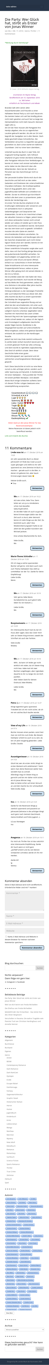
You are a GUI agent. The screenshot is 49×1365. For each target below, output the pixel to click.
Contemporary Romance (16, 1065)
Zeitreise (10, 1175)
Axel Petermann (11, 1265)
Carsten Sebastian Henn (14, 1302)
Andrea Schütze (28, 1224)
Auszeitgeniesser (19, 756)
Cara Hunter (21, 1291)
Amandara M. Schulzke (25, 1221)
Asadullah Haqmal (12, 1261)
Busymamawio (18, 623)
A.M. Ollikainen (23, 1198)
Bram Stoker (10, 1280)
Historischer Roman (14, 1102)
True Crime (11, 1171)
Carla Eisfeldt (32, 1291)
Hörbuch (8, 1179)
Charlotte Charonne (25, 1309)
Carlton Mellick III (11, 1295)
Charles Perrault (11, 1309)
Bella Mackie (23, 1269)
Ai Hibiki (33, 1198)
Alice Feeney (31, 1213)
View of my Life (18, 725)
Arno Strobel (35, 1258)
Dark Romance (12, 1069)
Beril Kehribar (20, 1272)
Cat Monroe (25, 1306)
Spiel (7, 1182)
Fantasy (10, 1091)
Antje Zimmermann (12, 1254)
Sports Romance (13, 1164)
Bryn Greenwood (34, 1283)
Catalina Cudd (28, 1302)
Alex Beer (9, 1210)
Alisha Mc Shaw (24, 1217)
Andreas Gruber (11, 1228)
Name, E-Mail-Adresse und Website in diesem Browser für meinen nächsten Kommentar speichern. (21, 940)
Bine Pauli (10, 1276)
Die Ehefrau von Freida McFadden (18, 1008)
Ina (12, 802)
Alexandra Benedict (36, 1206)
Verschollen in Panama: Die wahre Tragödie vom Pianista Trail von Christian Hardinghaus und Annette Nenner (24, 1021)
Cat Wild (35, 1306)
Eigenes (8, 1051)
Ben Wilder (10, 1272)
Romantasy (11, 1153)
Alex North (21, 1213)
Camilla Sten (10, 1291)
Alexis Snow (31, 1210)
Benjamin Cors (35, 1269)
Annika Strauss (25, 1250)
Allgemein (9, 1040)
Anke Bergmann (11, 1239)
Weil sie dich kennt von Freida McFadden (21, 1004)
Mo (9, 31)
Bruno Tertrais (21, 1283)
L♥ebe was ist (17, 452)
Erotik (9, 1080)
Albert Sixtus (32, 1202)
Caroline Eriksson (12, 1298)
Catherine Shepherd (12, 1306)
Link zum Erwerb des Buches (16, 436)
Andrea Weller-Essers (13, 1235)
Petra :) (14, 703)
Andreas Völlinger (12, 1232)
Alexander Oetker (22, 1206)
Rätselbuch (11, 1146)
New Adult (11, 1142)
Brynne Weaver (11, 1287)
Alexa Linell (10, 1206)
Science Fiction (12, 1160)
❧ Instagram (10, 982)
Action (9, 1058)
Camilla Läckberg (37, 1287)
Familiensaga (12, 1087)
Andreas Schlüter (24, 1228)
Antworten (37, 488)
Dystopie (10, 1076)
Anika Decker (38, 1235)
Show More (9, 1313)
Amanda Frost (11, 1221)
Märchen (10, 1135)
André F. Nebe (27, 1235)
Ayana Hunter (23, 1265)
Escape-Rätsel (12, 1083)
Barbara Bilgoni (35, 1265)
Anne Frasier (33, 1243)
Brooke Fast (10, 1283)
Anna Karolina (11, 1243)
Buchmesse (9, 1044)
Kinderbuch (11, 1116)
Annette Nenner (27, 1247)
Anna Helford (35, 1239)
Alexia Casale (20, 1210)
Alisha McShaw (36, 1217)
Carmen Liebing (24, 1295)
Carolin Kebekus (25, 1298)
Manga (9, 1127)
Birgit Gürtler (20, 1276)
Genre (27, 31)
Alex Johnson (11, 1213)
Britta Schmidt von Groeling (25, 1280)
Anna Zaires (22, 1243)
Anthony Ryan (37, 1250)
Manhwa (10, 1131)
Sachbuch (11, 1157)
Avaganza (15, 837)
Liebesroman (12, 1124)
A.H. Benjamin (11, 1198)
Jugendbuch (11, 1113)
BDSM (9, 1061)
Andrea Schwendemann (13, 1224)
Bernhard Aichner (33, 1272)
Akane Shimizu (11, 1202)
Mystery (10, 1138)
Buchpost (8, 1047)
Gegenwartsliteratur (15, 1094)
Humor (9, 1109)
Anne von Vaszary (12, 1250)
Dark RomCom (12, 1072)
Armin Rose (24, 1258)
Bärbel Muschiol (24, 1287)
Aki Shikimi (22, 1202)
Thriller (33, 31)
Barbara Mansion (12, 1269)
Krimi (9, 1120)
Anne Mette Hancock (13, 1247)
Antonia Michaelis (26, 1254)
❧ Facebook (20, 982)
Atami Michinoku (25, 1261)
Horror (9, 1105)
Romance (10, 1149)
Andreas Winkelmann (26, 1232)
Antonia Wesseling (12, 1258)
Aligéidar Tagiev (11, 1217)
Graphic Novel (12, 1098)
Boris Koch (30, 1276)
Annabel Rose (24, 1239)
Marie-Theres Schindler (22, 556)
